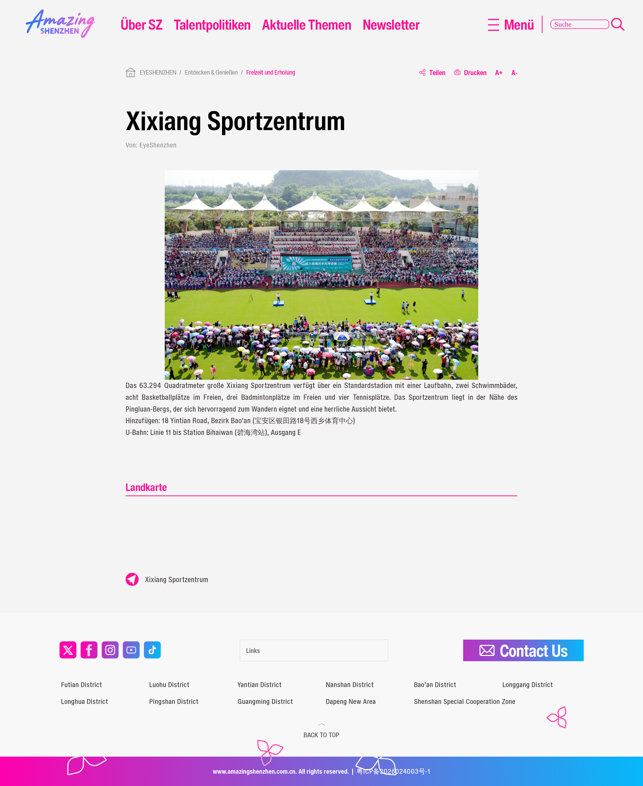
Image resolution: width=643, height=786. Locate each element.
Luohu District (169, 685)
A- (514, 72)
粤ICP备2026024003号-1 (393, 771)
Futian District (81, 685)
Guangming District (265, 701)
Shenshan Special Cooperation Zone (464, 701)
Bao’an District (435, 685)
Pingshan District (173, 701)
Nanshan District (350, 685)
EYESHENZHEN (158, 72)
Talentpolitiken (212, 24)
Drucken (475, 72)
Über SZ (142, 24)
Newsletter (391, 24)
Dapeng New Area (351, 701)
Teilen (437, 72)
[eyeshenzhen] (62, 12)
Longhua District (84, 701)
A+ (499, 72)
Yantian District (259, 685)
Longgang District (527, 685)
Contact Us (534, 650)
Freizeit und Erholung (270, 72)
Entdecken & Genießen (211, 72)
